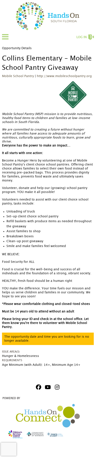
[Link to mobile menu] (5, 39)
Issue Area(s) (11, 351)
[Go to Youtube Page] (47, 387)
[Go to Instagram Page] (56, 387)
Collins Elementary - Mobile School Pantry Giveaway (47, 63)
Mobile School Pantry (18, 76)
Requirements (12, 360)
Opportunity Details (17, 48)
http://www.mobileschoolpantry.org (64, 76)
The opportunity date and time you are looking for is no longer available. (46, 338)
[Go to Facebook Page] (37, 387)
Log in (81, 37)
